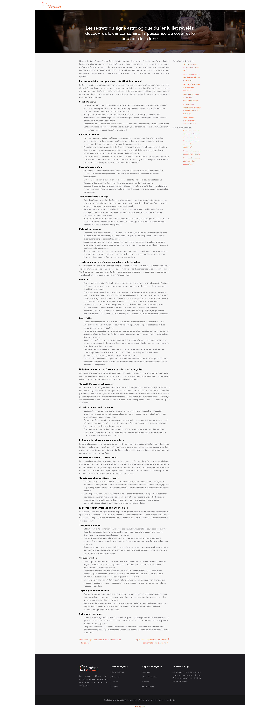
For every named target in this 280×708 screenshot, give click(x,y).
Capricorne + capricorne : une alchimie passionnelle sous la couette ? (151, 641)
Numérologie (162, 5)
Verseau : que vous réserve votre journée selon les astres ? (101, 641)
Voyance (131, 5)
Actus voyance (177, 5)
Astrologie (120, 5)
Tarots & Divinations (146, 5)
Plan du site (140, 706)
